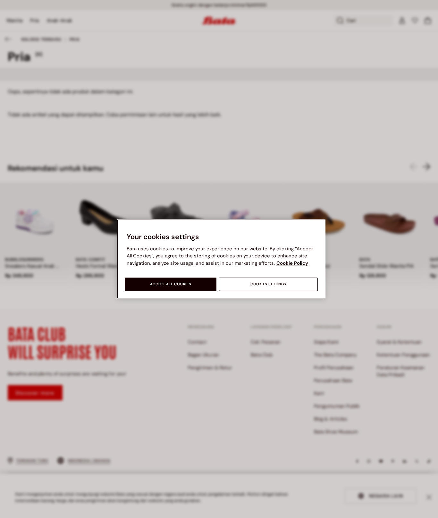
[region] (221, 259)
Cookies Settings (268, 284)
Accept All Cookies (170, 284)
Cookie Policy (292, 263)
